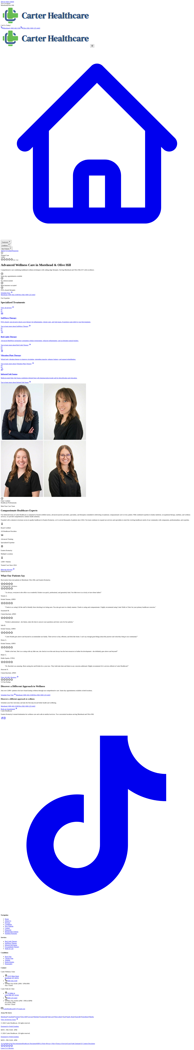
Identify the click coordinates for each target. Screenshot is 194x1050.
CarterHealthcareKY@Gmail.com (14, 1009)
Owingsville (43, 1017)
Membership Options (11, 932)
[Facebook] (2, 719)
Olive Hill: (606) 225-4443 (31, 28)
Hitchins (36, 1017)
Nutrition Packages (11, 933)
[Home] (97, 239)
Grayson (30, 1017)
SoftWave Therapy (11, 943)
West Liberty (58, 1017)
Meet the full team (6, 569)
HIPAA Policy (41, 1043)
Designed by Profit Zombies (10, 1026)
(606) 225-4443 (12, 998)
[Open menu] (92, 46)
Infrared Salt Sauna (11, 945)
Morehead (4, 1017)
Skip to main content (7, 2)
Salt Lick (51, 1017)
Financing (15, 251)
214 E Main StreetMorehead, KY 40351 (12, 977)
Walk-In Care (9, 948)
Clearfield (11, 1017)
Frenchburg (85, 1017)
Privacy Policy (51, 1043)
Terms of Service (61, 1043)
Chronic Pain (9, 958)
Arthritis (7, 960)
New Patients (5, 249)
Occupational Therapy (12, 947)
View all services (6, 308)
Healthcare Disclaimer (29, 1043)
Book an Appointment (8, 709)
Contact (9, 251)
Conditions (5, 245)
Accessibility (5, 1043)
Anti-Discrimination (15, 1043)
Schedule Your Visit (7, 695)
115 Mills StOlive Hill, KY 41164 (12, 994)
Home (7, 919)
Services (7, 922)
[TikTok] (97, 911)
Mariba (91, 1017)
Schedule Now (5, 293)
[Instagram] (4, 719)
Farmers (17, 1017)
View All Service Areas (8, 1019)
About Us (4, 251)
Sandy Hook (70, 1017)
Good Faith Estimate (73, 1043)
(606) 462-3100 (12, 981)
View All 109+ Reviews (8, 677)
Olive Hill (24, 1017)
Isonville (78, 1017)
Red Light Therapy (11, 941)
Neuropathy (8, 964)
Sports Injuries (9, 962)
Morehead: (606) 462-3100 (12, 28)
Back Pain (8, 956)
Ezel (64, 1017)
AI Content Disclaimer (88, 1043)
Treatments (5, 242)
